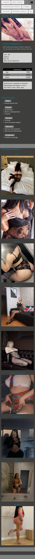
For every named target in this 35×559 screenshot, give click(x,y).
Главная (6, 2)
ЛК (31, 11)
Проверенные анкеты (11, 6)
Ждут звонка (17, 2)
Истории (6, 11)
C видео (26, 6)
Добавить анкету (20, 11)
